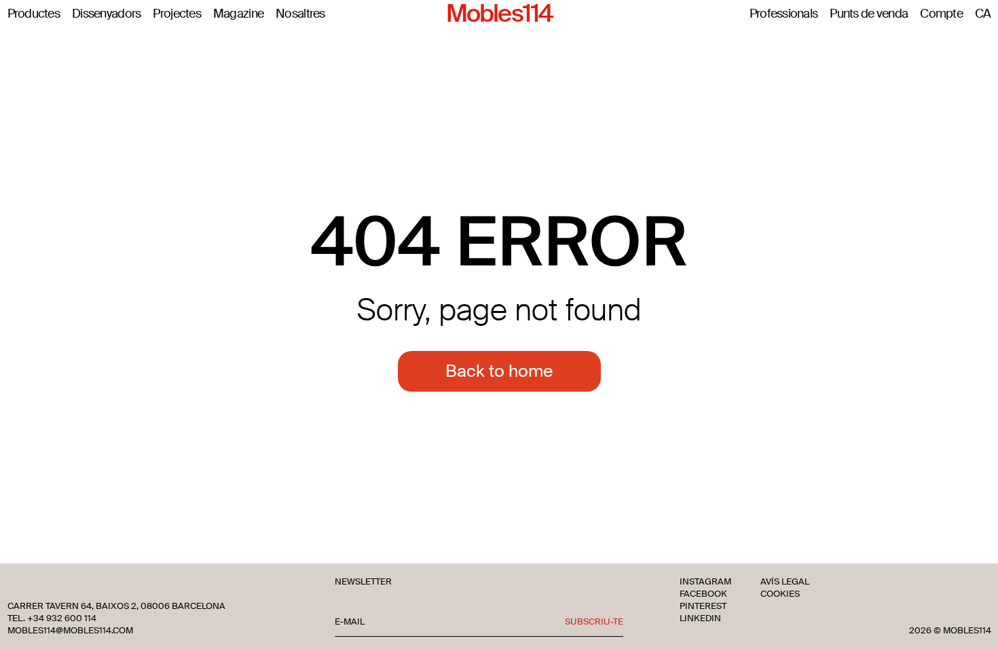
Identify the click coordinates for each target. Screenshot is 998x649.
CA (983, 14)
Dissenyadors (106, 14)
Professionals (784, 14)
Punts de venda (869, 14)
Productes (33, 14)
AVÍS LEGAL (784, 581)
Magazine (238, 14)
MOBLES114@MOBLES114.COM (70, 630)
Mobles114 (499, 14)
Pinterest (703, 606)
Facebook (703, 594)
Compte (941, 14)
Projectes (177, 14)
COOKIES (780, 594)
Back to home (499, 371)
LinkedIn (700, 618)
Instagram (705, 581)
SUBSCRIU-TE (594, 621)
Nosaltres (300, 14)
